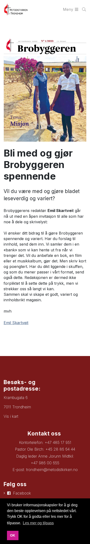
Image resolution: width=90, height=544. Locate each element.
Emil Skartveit (16, 322)
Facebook (22, 493)
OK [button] (12, 535)
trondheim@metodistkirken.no (52, 469)
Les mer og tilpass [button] (38, 523)
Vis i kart (11, 416)
